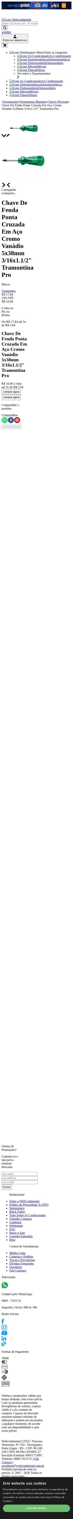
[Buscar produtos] (5, 28)
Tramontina (9, 291)
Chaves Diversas (57, 101)
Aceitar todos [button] (36, 1508)
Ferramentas (10, 101)
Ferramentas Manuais (33, 101)
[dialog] (36, 1498)
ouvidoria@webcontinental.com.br (23, 1465)
